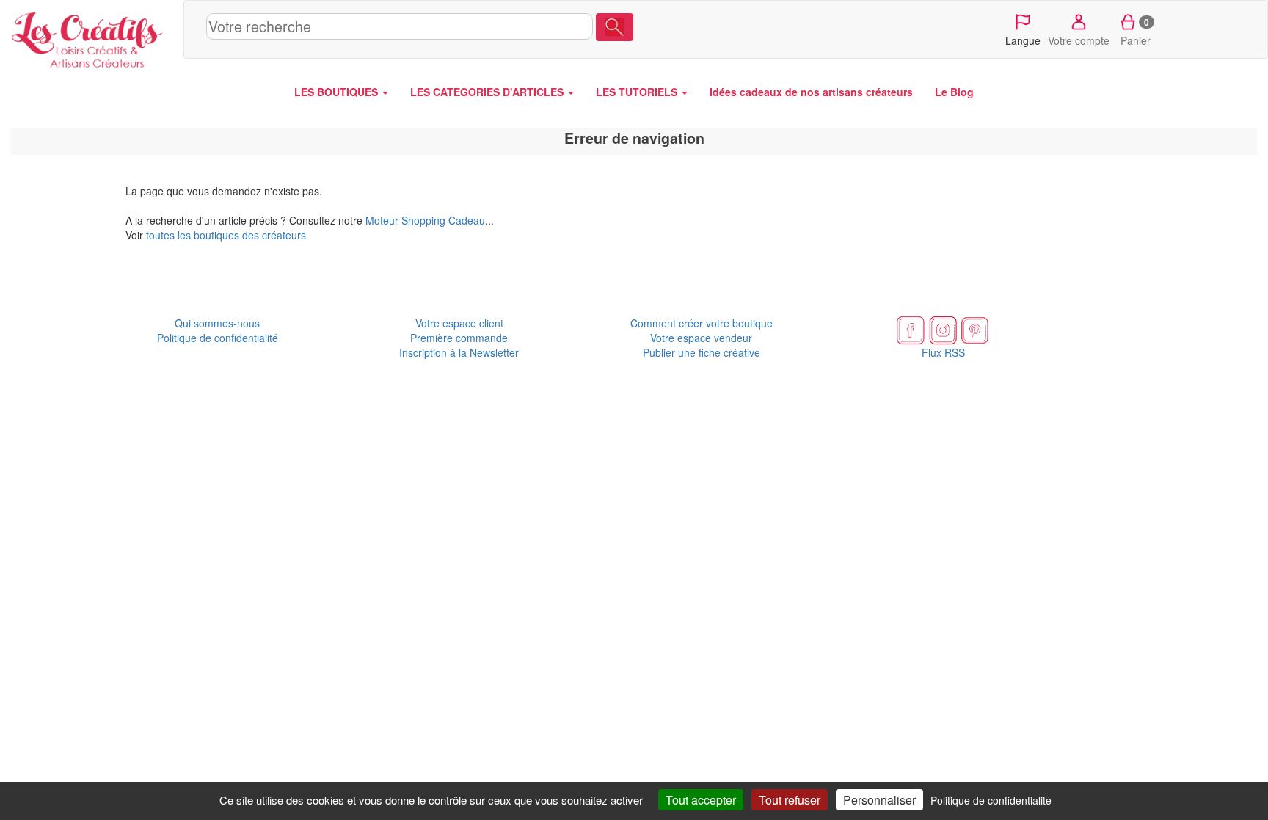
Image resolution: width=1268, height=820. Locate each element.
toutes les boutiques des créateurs (226, 235)
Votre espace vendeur (701, 337)
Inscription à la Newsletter (459, 352)
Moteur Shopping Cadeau (425, 220)
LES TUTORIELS (638, 91)
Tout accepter (701, 799)
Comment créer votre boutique (701, 323)
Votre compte (1079, 40)
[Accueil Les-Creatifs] (91, 36)
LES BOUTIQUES (337, 91)
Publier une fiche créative (701, 352)
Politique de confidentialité (217, 337)
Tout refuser (789, 799)
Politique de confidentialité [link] (991, 800)
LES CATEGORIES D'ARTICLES (488, 91)
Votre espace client (459, 323)
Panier (1136, 31)
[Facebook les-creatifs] (910, 329)
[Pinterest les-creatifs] (975, 329)
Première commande (459, 337)
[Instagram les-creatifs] (943, 329)
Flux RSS (943, 352)
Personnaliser (879, 799)
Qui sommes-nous (217, 323)
